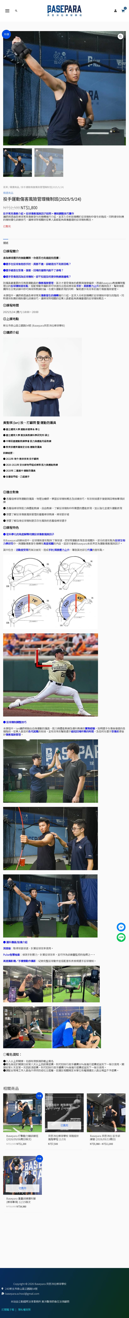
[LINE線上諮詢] (121, 937)
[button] (16, 10)
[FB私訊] (121, 927)
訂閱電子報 (8, 1309)
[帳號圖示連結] (115, 10)
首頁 (5, 187)
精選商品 (14, 187)
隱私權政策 (24, 1309)
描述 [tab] (5, 243)
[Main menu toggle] (7, 10)
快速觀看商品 (22, 1129)
